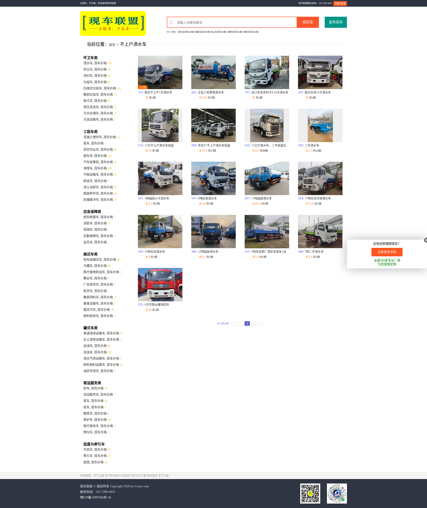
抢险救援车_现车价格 (99, 217)
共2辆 (310, 97)
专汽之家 (163, 475)
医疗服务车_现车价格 (99, 426)
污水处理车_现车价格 (100, 113)
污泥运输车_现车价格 (99, 119)
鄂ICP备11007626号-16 (95, 497)
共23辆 (207, 150)
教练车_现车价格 (96, 413)
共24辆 (313, 150)
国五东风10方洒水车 (314, 92)
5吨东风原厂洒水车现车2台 (265, 251)
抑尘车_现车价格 (96, 69)
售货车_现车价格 (96, 291)
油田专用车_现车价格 (99, 371)
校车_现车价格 (94, 407)
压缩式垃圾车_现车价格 (102, 88)
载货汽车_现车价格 (98, 309)
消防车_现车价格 (96, 223)
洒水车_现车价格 (97, 63)
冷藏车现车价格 (234, 32)
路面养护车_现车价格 (100, 193)
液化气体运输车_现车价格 (102, 358)
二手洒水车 (308, 145)
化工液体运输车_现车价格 (103, 339)
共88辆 (260, 150)
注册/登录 (340, 3)
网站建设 (152, 475)
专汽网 (109, 475)
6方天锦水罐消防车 (153, 304)
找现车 (307, 22)
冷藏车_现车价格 (96, 265)
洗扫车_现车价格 (96, 75)
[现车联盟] (113, 23)
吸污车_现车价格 (96, 100)
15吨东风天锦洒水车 (314, 198)
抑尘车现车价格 (218, 32)
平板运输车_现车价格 (100, 174)
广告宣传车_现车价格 (99, 284)
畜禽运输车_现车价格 (99, 303)
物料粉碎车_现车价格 (99, 316)
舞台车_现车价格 (96, 278)
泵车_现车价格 (94, 143)
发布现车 (336, 22)
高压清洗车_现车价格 (100, 107)
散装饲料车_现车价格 (100, 297)
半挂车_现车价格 (96, 449)
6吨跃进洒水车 (204, 198)
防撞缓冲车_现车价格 (100, 199)
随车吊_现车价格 (97, 155)
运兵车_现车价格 (96, 242)
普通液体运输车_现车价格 (103, 333)
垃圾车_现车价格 (96, 82)
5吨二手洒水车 (311, 251)
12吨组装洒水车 (204, 251)
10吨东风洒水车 (151, 251)
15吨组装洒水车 (258, 198)
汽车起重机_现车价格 (100, 162)
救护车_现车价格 (96, 419)
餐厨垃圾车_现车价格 (100, 94)
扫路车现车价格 (250, 32)
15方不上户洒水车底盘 (156, 145)
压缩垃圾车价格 (202, 32)
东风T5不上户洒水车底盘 (210, 145)
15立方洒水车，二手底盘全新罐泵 (270, 145)
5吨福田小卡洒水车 (153, 198)
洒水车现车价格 (185, 32)
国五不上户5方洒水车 (155, 92)
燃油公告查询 (121, 475)
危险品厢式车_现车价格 (101, 259)
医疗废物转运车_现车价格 (102, 272)
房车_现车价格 (95, 388)
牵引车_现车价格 (96, 455)
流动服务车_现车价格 (99, 394)
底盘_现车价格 (95, 462)
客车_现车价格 (95, 400)
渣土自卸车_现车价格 (100, 187)
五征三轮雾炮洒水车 (207, 92)
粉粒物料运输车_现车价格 (103, 364)
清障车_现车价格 (97, 168)
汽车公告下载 (138, 475)
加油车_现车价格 (97, 352)
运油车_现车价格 (96, 345)
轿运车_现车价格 (96, 181)
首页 (112, 45)
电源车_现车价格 (96, 229)
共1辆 (150, 97)
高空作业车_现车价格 (100, 149)
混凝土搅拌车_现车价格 (101, 137)
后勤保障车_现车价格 (99, 236)
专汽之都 (98, 475)
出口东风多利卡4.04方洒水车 (266, 92)
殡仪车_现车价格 (96, 432)
